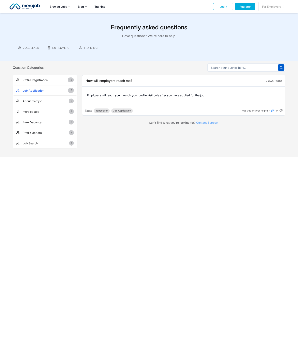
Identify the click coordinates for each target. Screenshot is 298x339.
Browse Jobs (58, 6)
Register (245, 6)
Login (223, 6)
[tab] (29, 47)
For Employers (271, 6)
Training (99, 6)
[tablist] (58, 47)
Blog (81, 6)
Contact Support (207, 122)
